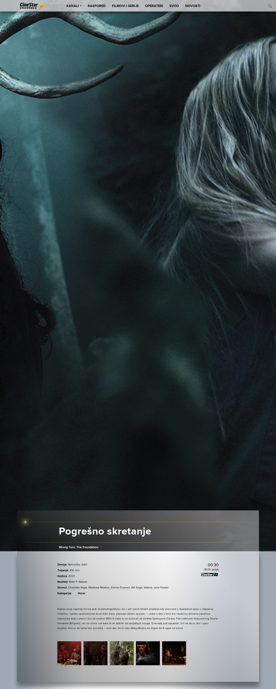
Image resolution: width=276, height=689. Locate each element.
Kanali (72, 6)
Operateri (154, 6)
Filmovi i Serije (125, 6)
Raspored (97, 6)
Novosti (192, 6)
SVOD (174, 6)
